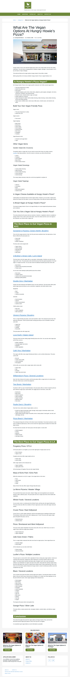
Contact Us (28, 663)
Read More (7, 649)
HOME (18, 14)
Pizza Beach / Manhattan (23, 418)
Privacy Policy (29, 661)
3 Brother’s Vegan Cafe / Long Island (27, 256)
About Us (28, 659)
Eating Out (20, 20)
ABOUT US (40, 14)
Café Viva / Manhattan (22, 351)
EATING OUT (33, 14)
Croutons (15, 153)
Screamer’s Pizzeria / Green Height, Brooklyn (31, 231)
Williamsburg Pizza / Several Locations (28, 376)
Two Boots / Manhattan (22, 384)
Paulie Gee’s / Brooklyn (22, 404)
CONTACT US (47, 14)
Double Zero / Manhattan (23, 281)
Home (14, 20)
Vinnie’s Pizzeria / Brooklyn (23, 315)
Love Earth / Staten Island (23, 335)
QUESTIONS (25, 14)
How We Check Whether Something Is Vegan (14, 671)
